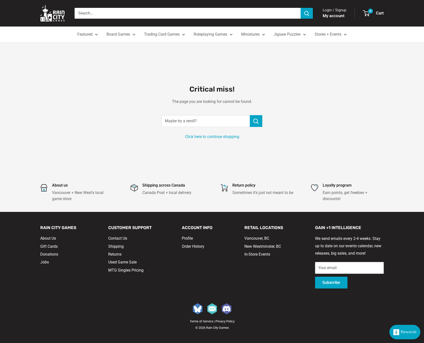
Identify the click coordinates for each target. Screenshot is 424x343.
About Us (48, 238)
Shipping (116, 246)
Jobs (44, 262)
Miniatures (250, 34)
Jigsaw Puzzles (287, 34)
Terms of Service (201, 321)
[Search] (307, 13)
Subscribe (331, 282)
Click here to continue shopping (212, 136)
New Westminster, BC (262, 246)
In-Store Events (257, 254)
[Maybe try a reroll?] (256, 121)
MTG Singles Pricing (126, 270)
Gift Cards (49, 246)
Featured (85, 34)
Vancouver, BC (256, 238)
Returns (114, 254)
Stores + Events (328, 34)
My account (333, 15)
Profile (187, 238)
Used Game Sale (122, 262)
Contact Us (117, 238)
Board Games (118, 34)
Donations (49, 254)
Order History (193, 246)
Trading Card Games (162, 34)
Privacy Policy (225, 321)
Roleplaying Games (210, 34)
